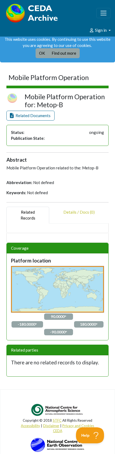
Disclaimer (51, 426)
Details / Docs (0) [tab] (79, 212)
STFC (57, 420)
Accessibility (30, 426)
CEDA (57, 431)
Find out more (64, 53)
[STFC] (57, 444)
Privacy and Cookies (78, 426)
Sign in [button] (101, 30)
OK (42, 53)
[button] (30, 116)
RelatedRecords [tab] (28, 215)
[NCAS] (57, 409)
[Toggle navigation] (103, 13)
